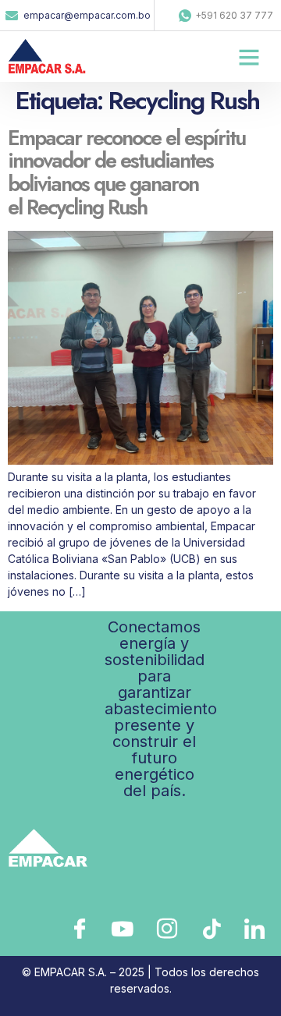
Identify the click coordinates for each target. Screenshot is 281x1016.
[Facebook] (78, 928)
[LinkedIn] (253, 928)
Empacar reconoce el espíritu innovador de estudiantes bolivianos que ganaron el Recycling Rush (126, 172)
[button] (249, 57)
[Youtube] (121, 928)
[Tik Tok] (209, 928)
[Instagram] (165, 928)
